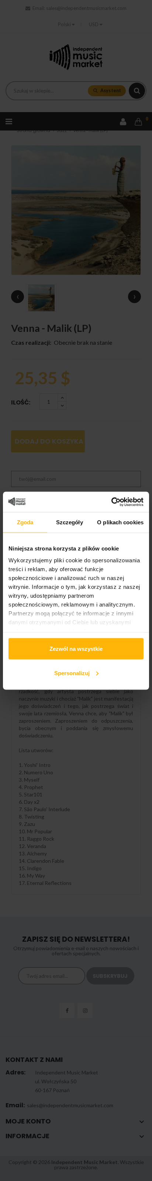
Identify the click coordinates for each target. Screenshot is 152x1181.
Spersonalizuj (72, 673)
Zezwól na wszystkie (76, 649)
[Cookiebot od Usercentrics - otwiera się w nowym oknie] (111, 502)
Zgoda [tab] (25, 522)
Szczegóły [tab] (69, 522)
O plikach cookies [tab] (120, 522)
